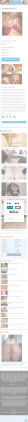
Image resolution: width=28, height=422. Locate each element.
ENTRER (10, 207)
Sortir (18, 207)
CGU (14, 219)
